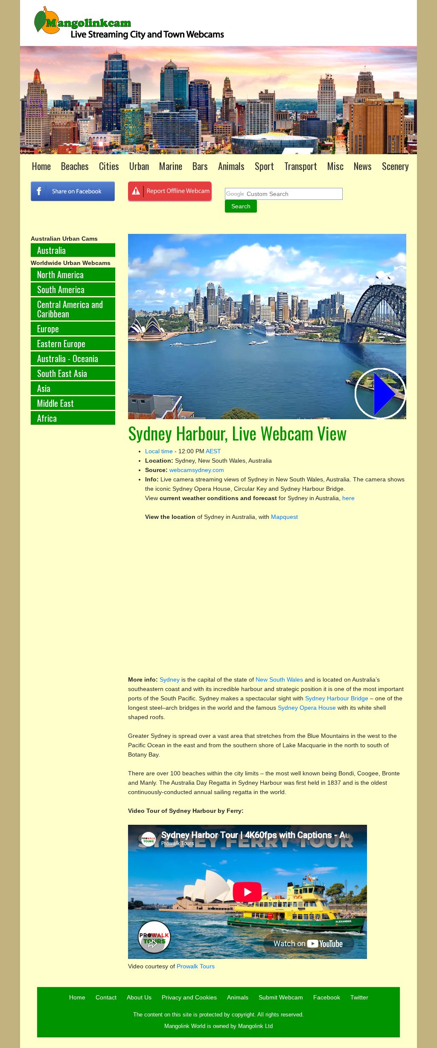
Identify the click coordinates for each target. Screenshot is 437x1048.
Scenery (395, 166)
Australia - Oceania (67, 358)
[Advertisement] (73, 572)
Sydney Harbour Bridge (336, 698)
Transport (300, 166)
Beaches (75, 166)
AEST (213, 451)
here (348, 498)
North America (60, 274)
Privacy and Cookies (189, 997)
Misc (335, 166)
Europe (48, 328)
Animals (231, 166)
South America (60, 289)
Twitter (359, 997)
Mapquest (284, 516)
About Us (139, 997)
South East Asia (62, 373)
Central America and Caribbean (70, 309)
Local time (159, 451)
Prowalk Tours (196, 966)
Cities (109, 166)
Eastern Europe (61, 343)
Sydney (170, 679)
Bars (200, 166)
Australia (51, 250)
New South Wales (279, 679)
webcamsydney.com (196, 469)
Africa (47, 418)
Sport (264, 166)
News (363, 166)
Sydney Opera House (308, 707)
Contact (106, 997)
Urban (139, 166)
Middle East (55, 403)
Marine (170, 166)
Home (41, 166)
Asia (43, 388)
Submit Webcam (281, 997)
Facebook (326, 997)
